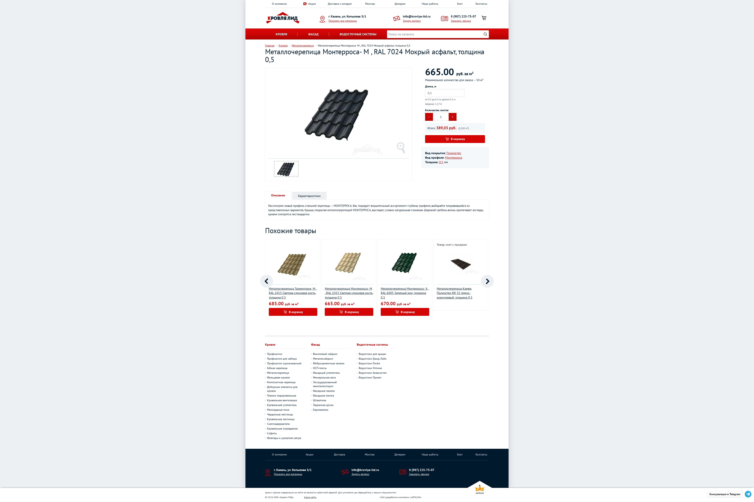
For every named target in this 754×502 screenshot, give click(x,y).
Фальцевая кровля (278, 377)
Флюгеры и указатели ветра (284, 438)
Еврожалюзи (320, 409)
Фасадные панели (324, 391)
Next (487, 281)
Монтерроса (453, 157)
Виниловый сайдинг (325, 354)
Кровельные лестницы (281, 419)
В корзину (458, 139)
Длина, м (430, 86)
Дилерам (400, 3)
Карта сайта (310, 497)
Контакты (481, 3)
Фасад (313, 34)
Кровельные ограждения (282, 428)
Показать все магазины (343, 21)
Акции (312, 3)
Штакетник (319, 400)
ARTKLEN (415, 497)
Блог (460, 3)
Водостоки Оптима (370, 368)
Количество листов (436, 110)
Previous (266, 281)
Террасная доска (323, 405)
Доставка (339, 454)
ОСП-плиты (320, 368)
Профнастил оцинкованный (284, 363)
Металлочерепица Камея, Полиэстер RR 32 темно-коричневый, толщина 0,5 (454, 293)
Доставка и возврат (340, 3)
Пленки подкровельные (281, 395)
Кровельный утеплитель (282, 405)
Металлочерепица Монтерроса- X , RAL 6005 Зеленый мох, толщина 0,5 (405, 293)
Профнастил (274, 354)
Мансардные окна (278, 409)
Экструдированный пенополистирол (325, 384)
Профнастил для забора (282, 358)
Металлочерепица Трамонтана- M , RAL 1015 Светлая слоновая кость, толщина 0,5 (293, 293)
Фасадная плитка (323, 395)
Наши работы (430, 3)
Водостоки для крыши (372, 354)
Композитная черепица (281, 382)
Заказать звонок (461, 21)
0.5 (441, 162)
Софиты (272, 433)
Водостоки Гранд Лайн (373, 358)
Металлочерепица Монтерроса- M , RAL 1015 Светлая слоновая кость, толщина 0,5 (349, 293)
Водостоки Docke (369, 363)
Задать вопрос (412, 21)
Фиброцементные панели (328, 363)
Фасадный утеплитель (326, 373)
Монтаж (370, 3)
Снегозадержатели (278, 424)
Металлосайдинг (323, 358)
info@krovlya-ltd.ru (417, 16)
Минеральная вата (324, 377)
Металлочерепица (278, 373)
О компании (279, 3)
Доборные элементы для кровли (282, 389)
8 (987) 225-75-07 (463, 16)
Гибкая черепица (277, 368)
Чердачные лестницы (280, 414)
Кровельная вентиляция (282, 400)
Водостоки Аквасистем (373, 373)
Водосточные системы (358, 34)
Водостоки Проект (370, 377)
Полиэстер (454, 153)
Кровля (281, 34)
